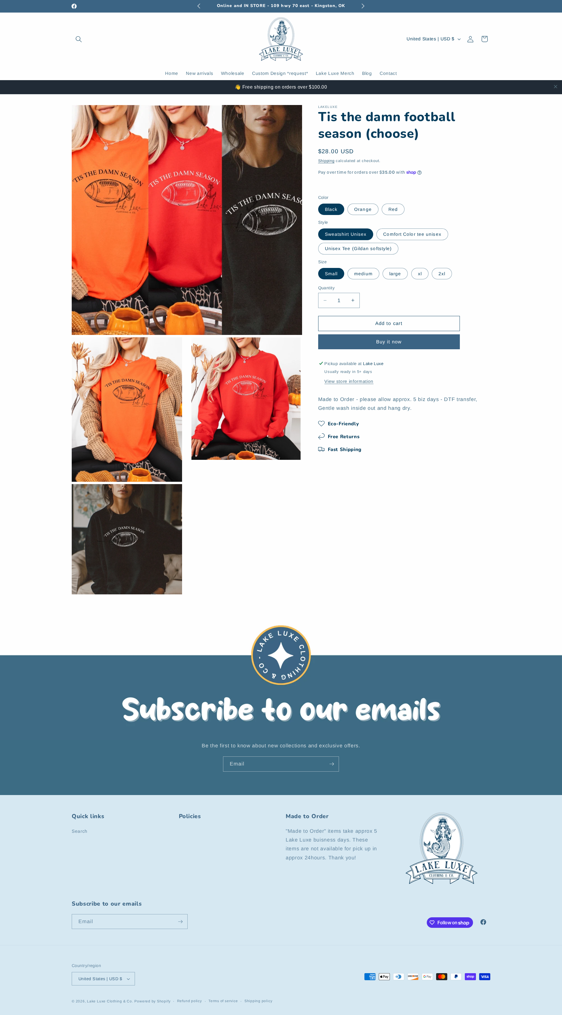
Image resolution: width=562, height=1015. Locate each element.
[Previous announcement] (199, 6)
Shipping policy (258, 1001)
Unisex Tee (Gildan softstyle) (358, 248)
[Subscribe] (332, 764)
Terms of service (223, 1001)
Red (393, 209)
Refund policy (189, 1001)
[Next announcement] (363, 6)
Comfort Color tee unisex (412, 234)
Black (331, 209)
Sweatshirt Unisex (346, 234)
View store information (348, 381)
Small (331, 273)
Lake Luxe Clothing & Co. (110, 1001)
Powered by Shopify (152, 1001)
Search (80, 831)
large (395, 273)
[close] (555, 86)
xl (420, 273)
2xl (441, 273)
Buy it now (389, 341)
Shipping (326, 160)
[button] (79, 39)
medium (363, 273)
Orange (363, 209)
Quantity (326, 287)
